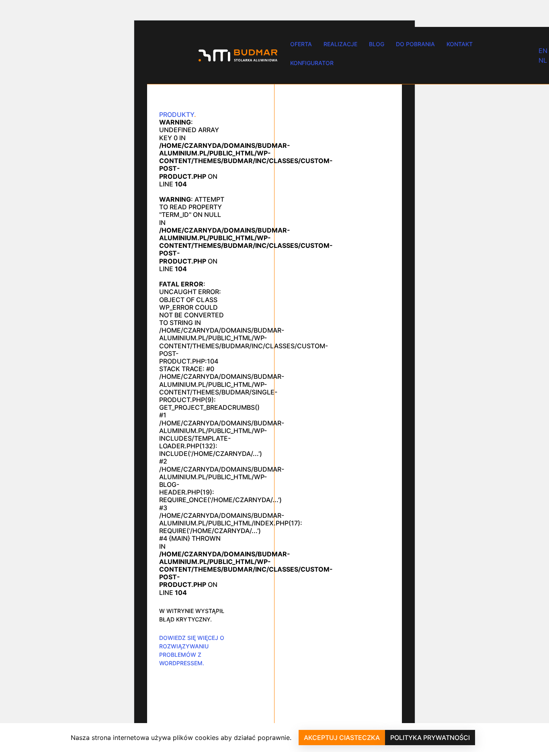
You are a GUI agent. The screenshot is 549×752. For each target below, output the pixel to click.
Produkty (176, 114)
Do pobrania (415, 44)
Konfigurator (312, 62)
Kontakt (460, 44)
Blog (376, 44)
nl (543, 60)
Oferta (301, 44)
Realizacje (340, 44)
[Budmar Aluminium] (238, 55)
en (543, 51)
